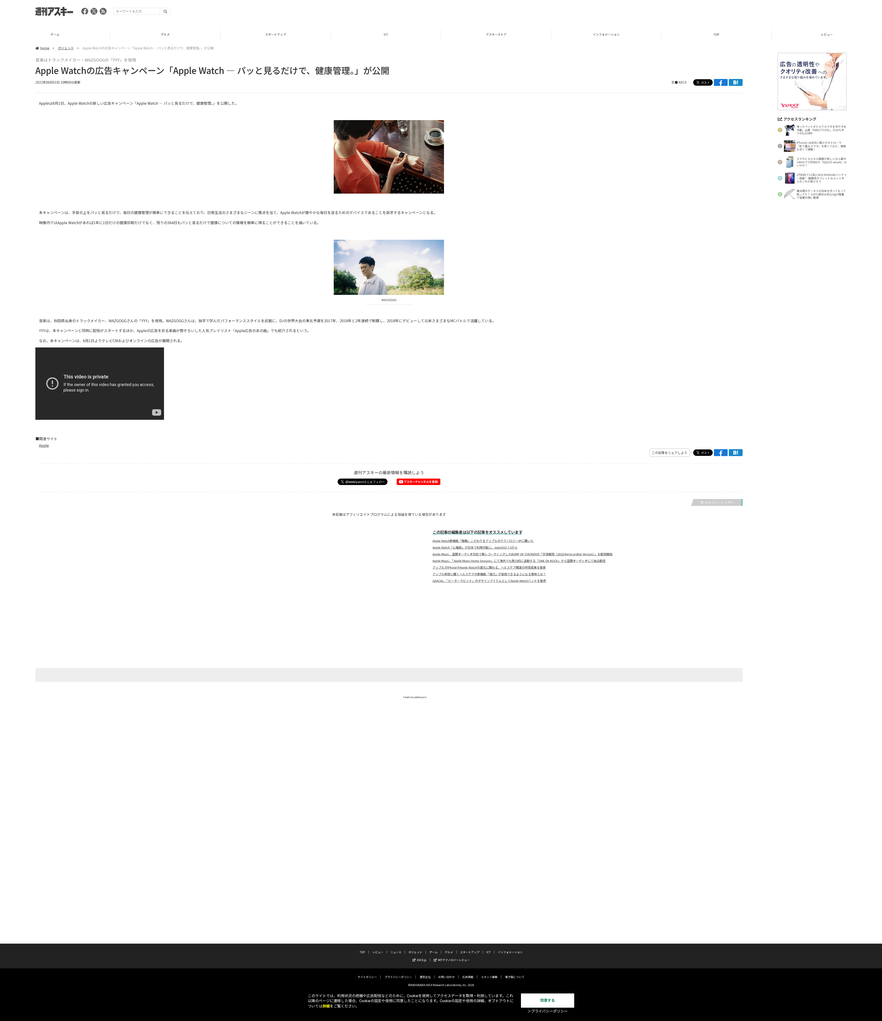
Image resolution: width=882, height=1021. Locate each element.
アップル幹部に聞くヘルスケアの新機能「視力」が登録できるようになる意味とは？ (489, 574)
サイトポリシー (367, 977)
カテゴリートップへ (718, 502)
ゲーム (55, 34)
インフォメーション (606, 34)
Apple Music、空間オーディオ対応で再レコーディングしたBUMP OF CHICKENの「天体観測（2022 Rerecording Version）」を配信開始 (522, 554)
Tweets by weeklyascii (415, 697)
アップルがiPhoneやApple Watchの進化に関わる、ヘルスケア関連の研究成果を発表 (489, 567)
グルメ (165, 34)
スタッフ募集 (489, 977)
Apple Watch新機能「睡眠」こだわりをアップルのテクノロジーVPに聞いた (483, 540)
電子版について (514, 977)
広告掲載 (467, 977)
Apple (44, 445)
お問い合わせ (446, 977)
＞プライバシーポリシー (547, 1011)
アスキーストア (496, 34)
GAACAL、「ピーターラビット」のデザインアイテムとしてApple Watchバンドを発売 (489, 580)
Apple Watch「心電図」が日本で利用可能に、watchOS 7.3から (475, 547)
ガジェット (66, 48)
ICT (386, 34)
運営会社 (425, 977)
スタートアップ (275, 34)
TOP (716, 34)
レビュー (827, 34)
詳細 (326, 1006)
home (44, 48)
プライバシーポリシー (398, 977)
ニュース (395, 952)
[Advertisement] (763, 12)
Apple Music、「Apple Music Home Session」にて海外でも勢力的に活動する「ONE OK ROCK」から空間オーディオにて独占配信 (519, 560)
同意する (547, 1000)
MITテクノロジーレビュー (454, 960)
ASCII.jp (422, 960)
